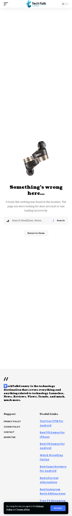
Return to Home (36, 233)
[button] (58, 508)
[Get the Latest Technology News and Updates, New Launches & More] (36, 4)
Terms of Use (23, 509)
